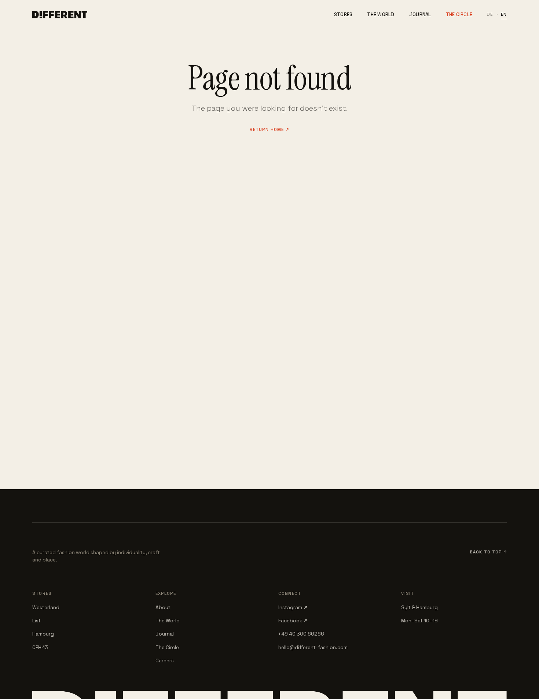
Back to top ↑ (488, 552)
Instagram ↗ (293, 607)
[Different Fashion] (59, 14)
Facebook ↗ (293, 621)
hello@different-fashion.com (313, 647)
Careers (164, 661)
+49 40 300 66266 (301, 634)
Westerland (45, 607)
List (36, 621)
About (162, 607)
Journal (420, 14)
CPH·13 (40, 647)
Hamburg (43, 634)
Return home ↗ (270, 129)
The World (380, 14)
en (504, 14)
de (490, 14)
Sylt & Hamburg (419, 607)
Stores (343, 14)
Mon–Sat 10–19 (419, 621)
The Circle (459, 14)
